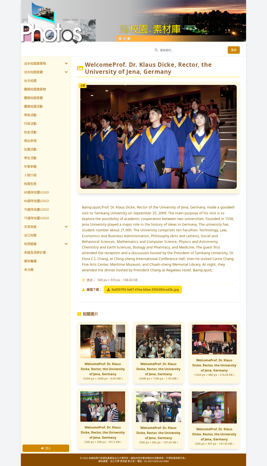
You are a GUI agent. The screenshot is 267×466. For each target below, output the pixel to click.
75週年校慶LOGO (36, 218)
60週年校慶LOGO (36, 192)
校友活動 (30, 132)
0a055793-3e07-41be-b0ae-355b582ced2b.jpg (145, 289)
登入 (48, 448)
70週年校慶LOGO (36, 209)
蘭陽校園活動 (33, 106)
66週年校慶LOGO (36, 201)
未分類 (28, 269)
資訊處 (123, 461)
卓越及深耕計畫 (35, 252)
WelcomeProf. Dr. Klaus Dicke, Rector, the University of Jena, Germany (103, 369)
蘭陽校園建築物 (35, 89)
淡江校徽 (30, 235)
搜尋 (234, 50)
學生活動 (30, 158)
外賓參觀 (30, 166)
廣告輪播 (30, 261)
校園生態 (30, 184)
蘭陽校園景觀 (33, 98)
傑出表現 (30, 141)
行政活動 (30, 123)
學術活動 (30, 115)
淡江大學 (114, 461)
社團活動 (30, 149)
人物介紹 (30, 175)
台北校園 (30, 80)
